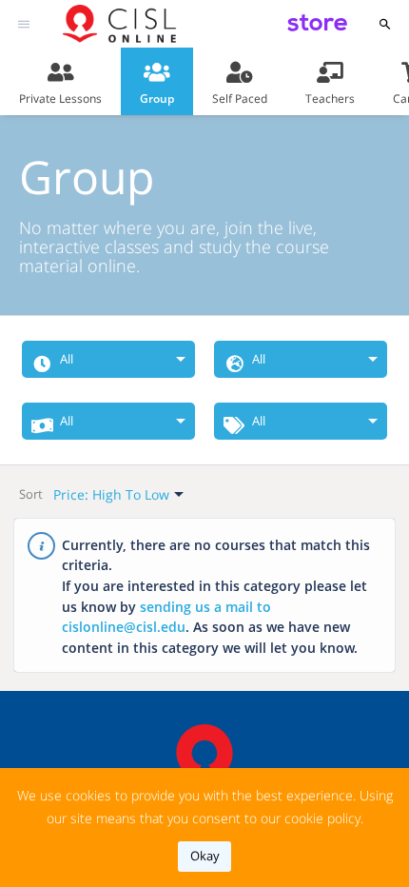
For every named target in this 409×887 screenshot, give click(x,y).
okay (205, 855)
